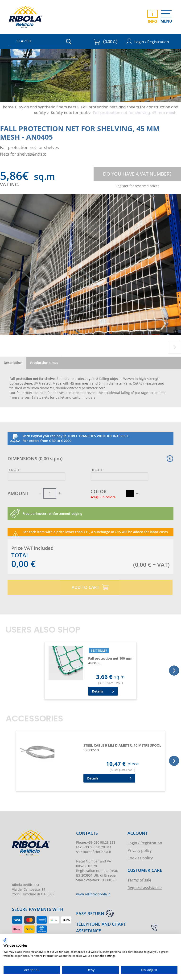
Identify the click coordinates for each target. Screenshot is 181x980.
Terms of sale (139, 880)
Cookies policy (140, 857)
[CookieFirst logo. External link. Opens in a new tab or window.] (5, 940)
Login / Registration (145, 842)
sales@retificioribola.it (93, 852)
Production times (44, 362)
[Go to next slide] (174, 347)
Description (13, 362)
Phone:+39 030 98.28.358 (95, 842)
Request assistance (145, 887)
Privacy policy (140, 850)
